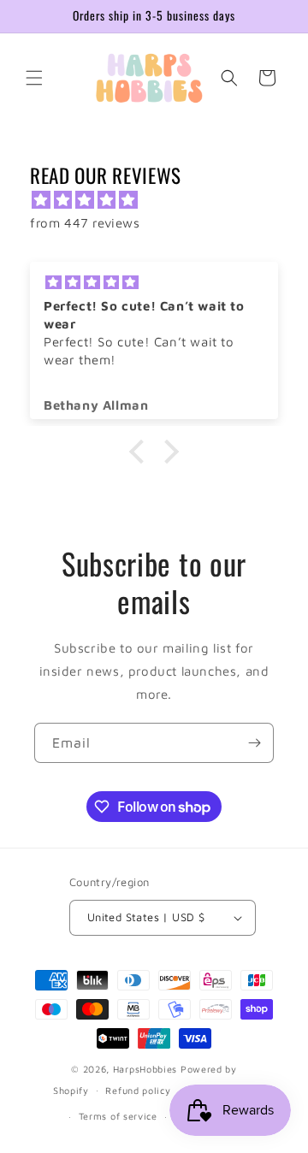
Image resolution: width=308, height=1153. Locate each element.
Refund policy (137, 1090)
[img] (162, 199)
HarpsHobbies (145, 1068)
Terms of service (118, 1115)
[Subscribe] (254, 743)
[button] (34, 78)
